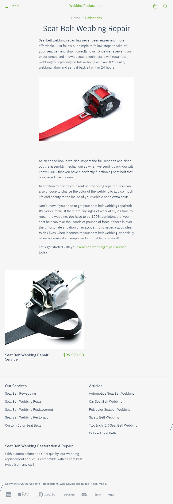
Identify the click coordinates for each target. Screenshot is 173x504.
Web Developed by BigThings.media (83, 483)
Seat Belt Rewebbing (20, 393)
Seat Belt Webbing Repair (24, 401)
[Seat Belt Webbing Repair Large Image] (86, 143)
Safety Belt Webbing (104, 417)
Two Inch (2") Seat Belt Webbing (113, 425)
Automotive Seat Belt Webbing (111, 393)
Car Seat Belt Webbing (105, 401)
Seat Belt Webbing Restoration (27, 417)
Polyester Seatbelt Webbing (109, 410)
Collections (93, 18)
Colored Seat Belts (103, 433)
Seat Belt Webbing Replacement (29, 410)
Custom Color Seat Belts (23, 425)
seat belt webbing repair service (102, 247)
